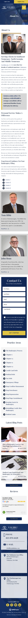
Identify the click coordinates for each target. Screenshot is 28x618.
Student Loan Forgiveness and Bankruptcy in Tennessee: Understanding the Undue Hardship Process (13, 473)
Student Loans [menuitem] (11, 414)
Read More (5, 448)
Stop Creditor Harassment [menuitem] (15, 386)
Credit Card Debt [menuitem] (12, 370)
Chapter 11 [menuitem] (9, 363)
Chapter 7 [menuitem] (9, 355)
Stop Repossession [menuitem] (12, 394)
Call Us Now (7, 1)
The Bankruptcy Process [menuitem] (14, 351)
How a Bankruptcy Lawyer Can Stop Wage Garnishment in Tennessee (13, 445)
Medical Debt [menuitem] (10, 374)
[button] (14, 485)
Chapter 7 (7, 179)
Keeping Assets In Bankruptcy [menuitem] (12, 403)
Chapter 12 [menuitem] (9, 366)
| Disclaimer (18, 614)
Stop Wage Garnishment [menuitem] (14, 398)
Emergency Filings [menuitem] (12, 382)
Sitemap (13, 614)
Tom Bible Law (4, 65)
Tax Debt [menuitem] (9, 378)
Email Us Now (21, 1)
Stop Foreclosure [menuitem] (11, 390)
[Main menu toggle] (24, 7)
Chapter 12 (8, 188)
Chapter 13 (8, 182)
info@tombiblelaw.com (13, 548)
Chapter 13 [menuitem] (9, 359)
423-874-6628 (15, 98)
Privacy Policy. (19, 327)
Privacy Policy (17, 612)
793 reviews (10, 499)
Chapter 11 (8, 185)
